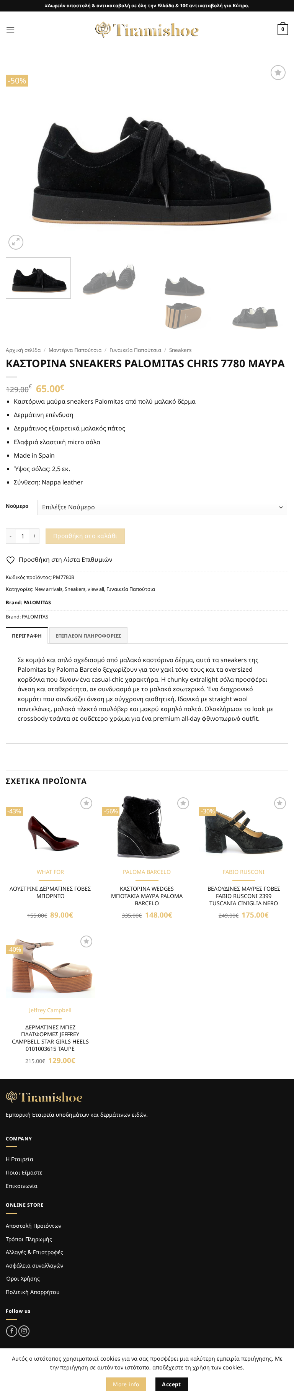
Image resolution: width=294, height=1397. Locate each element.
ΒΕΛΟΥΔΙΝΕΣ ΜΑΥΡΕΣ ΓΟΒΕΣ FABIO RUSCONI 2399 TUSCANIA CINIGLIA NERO (243, 895)
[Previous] (21, 157)
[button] (10, 29)
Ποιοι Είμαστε (24, 1172)
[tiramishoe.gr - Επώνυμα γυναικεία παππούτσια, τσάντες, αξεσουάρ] (147, 29)
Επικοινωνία (22, 1185)
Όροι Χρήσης (23, 1278)
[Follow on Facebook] (11, 1330)
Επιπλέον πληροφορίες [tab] (88, 635)
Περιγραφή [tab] (27, 635)
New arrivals (48, 589)
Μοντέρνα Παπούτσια (75, 349)
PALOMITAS (37, 602)
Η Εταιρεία (19, 1159)
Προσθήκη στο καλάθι (85, 536)
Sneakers (180, 349)
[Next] (273, 157)
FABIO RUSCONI (244, 872)
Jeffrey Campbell (50, 1010)
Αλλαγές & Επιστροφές (34, 1252)
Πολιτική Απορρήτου (32, 1292)
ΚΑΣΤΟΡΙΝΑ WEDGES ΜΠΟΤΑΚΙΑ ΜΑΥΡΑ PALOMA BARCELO (147, 895)
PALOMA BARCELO (147, 872)
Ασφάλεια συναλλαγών (34, 1265)
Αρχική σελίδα (23, 349)
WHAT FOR (50, 872)
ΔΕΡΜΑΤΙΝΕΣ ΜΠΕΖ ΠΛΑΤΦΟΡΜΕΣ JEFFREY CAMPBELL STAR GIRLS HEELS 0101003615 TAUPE (50, 1038)
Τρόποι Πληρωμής (29, 1239)
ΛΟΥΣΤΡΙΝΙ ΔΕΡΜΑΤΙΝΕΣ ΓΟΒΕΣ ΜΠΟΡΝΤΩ (50, 892)
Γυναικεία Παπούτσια (135, 349)
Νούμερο (17, 506)
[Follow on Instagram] (23, 1330)
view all (96, 589)
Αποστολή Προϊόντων (33, 1225)
